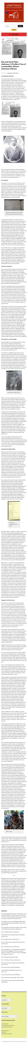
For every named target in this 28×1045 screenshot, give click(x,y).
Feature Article (15, 73)
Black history (9, 73)
